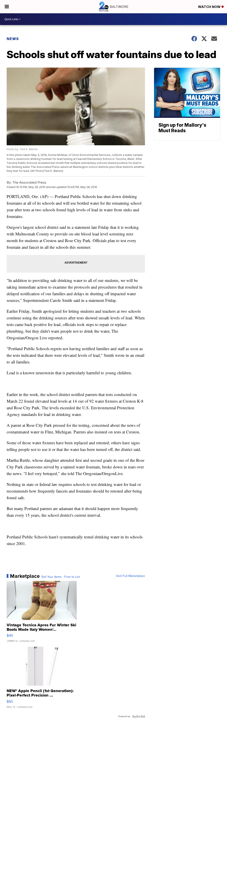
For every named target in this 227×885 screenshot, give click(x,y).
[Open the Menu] (6, 6)
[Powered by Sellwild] (138, 716)
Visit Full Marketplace (130, 576)
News (13, 39)
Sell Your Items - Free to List (60, 576)
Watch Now (209, 7)
